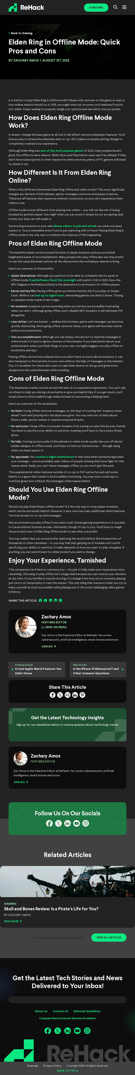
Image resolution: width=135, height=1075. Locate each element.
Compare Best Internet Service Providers (67, 1018)
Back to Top (66, 1071)
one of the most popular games (61, 151)
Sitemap (32, 1065)
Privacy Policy (52, 1065)
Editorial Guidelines (87, 1011)
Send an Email (56, 627)
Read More (11, 921)
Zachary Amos (26, 60)
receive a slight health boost (54, 457)
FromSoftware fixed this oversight (52, 280)
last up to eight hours (49, 295)
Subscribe (96, 7)
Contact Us (60, 1011)
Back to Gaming (21, 33)
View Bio (47, 646)
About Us (41, 1011)
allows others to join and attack (74, 226)
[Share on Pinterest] (60, 600)
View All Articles (108, 937)
